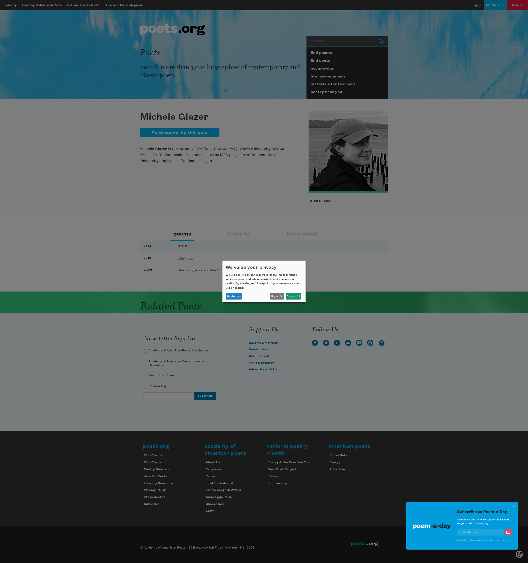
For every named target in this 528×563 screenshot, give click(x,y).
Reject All (277, 296)
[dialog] (264, 281)
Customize (234, 296)
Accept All (293, 296)
